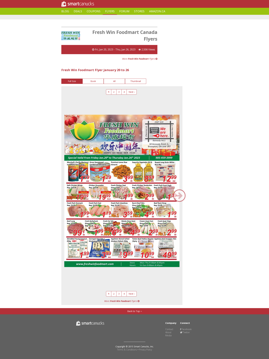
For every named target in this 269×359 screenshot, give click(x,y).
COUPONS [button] (93, 11)
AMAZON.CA (157, 11)
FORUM (124, 11)
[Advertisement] (118, 17)
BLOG (65, 11)
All (114, 81)
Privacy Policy (145, 349)
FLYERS (110, 11)
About (168, 332)
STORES (139, 11)
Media (168, 335)
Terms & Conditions (127, 349)
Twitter (186, 332)
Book (93, 81)
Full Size (72, 81)
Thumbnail (135, 81)
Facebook (186, 329)
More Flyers (139, 58)
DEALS (78, 11)
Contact (169, 329)
